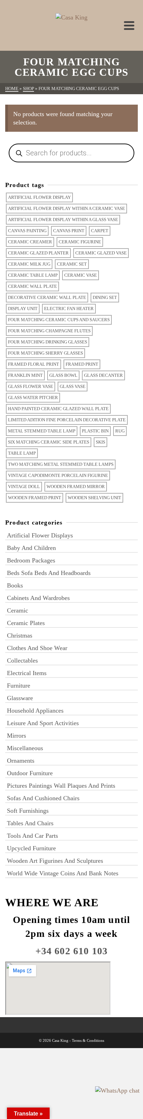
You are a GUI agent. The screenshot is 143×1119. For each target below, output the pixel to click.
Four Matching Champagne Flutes (49, 330)
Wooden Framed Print (34, 497)
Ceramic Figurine (80, 241)
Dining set (105, 297)
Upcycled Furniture (31, 848)
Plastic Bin (95, 430)
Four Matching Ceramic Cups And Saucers (59, 319)
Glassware (20, 698)
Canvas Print (68, 230)
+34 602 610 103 (71, 951)
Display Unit (22, 308)
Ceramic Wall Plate (32, 286)
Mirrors (16, 735)
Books (15, 585)
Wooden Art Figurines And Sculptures (55, 860)
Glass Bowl (63, 375)
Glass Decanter (103, 375)
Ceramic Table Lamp (33, 275)
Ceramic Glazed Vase (101, 253)
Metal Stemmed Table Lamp (41, 430)
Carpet (99, 230)
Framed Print (82, 364)
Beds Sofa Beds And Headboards (49, 572)
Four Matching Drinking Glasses (47, 341)
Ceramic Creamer (30, 241)
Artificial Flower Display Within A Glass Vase (63, 219)
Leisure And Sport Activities (43, 723)
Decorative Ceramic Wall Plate (47, 297)
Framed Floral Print (33, 364)
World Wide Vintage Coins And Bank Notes (62, 873)
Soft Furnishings (28, 810)
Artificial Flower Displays (40, 535)
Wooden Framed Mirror (76, 486)
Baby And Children (31, 547)
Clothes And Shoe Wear (37, 647)
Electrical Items (27, 673)
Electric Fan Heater (69, 308)
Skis (100, 442)
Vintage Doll (24, 486)
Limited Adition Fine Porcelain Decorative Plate (67, 419)
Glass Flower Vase (30, 386)
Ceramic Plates (26, 622)
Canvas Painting (27, 230)
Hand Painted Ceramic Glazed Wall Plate (58, 408)
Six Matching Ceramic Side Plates (48, 442)
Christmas (19, 635)
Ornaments (20, 760)
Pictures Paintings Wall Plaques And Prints (61, 785)
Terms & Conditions (88, 1040)
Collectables (22, 660)
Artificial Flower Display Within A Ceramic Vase (66, 208)
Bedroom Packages (31, 560)
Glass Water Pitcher (33, 397)
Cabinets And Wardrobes (38, 597)
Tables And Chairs (30, 823)
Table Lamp (22, 453)
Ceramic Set (72, 264)
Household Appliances (35, 710)
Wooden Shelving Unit (94, 497)
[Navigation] (129, 25)
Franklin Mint (25, 375)
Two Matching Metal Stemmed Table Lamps (60, 464)
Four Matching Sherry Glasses (45, 353)
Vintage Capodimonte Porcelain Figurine (58, 475)
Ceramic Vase (80, 275)
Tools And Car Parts (32, 835)
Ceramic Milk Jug (29, 264)
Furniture (18, 685)
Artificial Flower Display (39, 197)
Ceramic (17, 610)
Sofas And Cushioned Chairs (43, 798)
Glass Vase (72, 386)
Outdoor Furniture (30, 773)
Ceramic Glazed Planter (38, 253)
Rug (120, 430)
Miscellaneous (25, 748)
